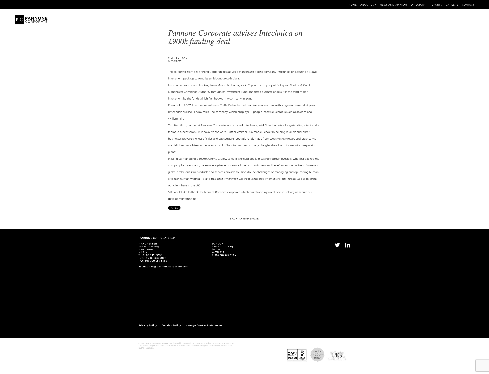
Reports (436, 4)
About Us (367, 4)
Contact (468, 4)
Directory (418, 4)
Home (353, 4)
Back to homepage (244, 218)
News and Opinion (393, 4)
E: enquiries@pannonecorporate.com (163, 266)
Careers (452, 4)
